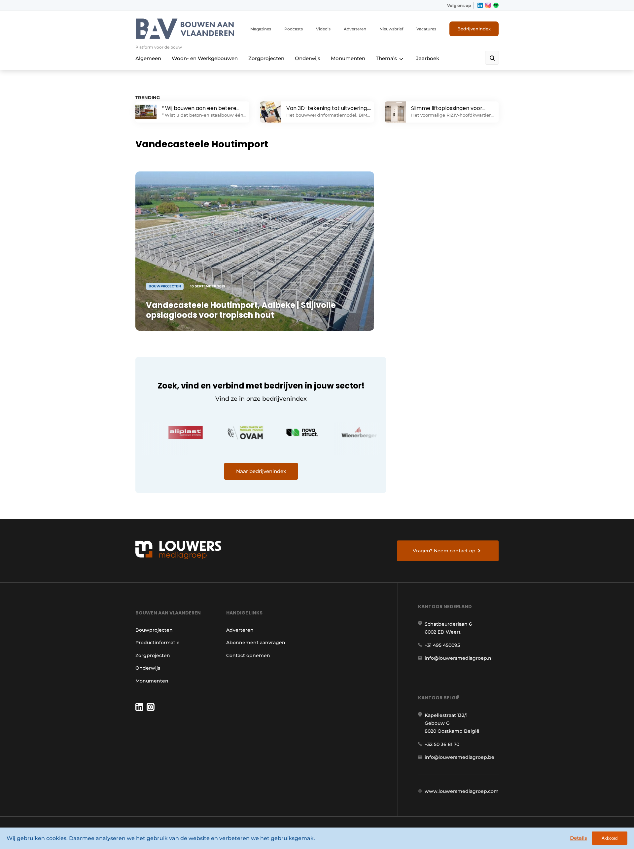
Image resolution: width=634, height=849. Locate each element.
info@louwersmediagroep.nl (459, 658)
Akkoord (609, 838)
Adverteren (355, 28)
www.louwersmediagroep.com (462, 791)
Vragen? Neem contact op (444, 551)
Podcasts (293, 28)
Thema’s (386, 58)
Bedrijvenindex (474, 28)
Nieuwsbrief (391, 28)
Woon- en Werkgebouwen (205, 58)
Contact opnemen (248, 655)
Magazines (260, 28)
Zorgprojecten (266, 58)
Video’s (323, 28)
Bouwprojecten (154, 630)
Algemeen (148, 58)
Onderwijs (307, 58)
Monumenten (348, 58)
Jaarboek (427, 58)
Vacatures (426, 28)
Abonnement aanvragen (255, 643)
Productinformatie (157, 643)
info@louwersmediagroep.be (459, 757)
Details (578, 838)
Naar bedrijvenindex (261, 471)
